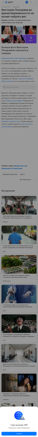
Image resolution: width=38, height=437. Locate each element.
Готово (19, 434)
